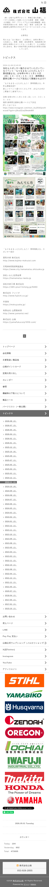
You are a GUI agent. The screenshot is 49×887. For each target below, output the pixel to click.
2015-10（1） (11, 609)
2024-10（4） (11, 486)
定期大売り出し (10, 373)
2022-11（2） (11, 561)
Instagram (8, 656)
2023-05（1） (11, 548)
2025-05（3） (11, 465)
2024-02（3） (11, 517)
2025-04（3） (11, 469)
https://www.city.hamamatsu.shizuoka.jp (23, 269)
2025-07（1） (11, 460)
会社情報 (7, 353)
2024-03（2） (11, 513)
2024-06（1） (11, 504)
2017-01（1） (11, 604)
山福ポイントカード (12, 366)
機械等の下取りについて (14, 393)
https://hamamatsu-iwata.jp (17, 278)
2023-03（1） (11, 556)
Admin (33, 884)
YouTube (7, 663)
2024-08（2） (11, 495)
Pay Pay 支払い (10, 636)
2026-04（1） (11, 434)
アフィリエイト (10, 669)
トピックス (8, 413)
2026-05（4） (11, 430)
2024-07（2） (11, 500)
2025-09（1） (11, 456)
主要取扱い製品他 (11, 360)
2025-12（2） (11, 447)
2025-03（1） (11, 473)
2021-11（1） (11, 582)
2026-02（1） (11, 439)
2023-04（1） (11, 552)
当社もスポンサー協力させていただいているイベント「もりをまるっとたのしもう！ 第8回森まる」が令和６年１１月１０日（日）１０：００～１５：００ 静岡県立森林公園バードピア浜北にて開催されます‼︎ (24, 73)
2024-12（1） (11, 478)
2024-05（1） (11, 508)
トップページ (9, 346)
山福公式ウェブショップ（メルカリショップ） (24, 643)
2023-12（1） (11, 526)
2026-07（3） (11, 425)
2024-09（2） (11, 491)
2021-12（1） (11, 578)
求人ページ (8, 623)
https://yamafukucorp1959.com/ (19, 322)
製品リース (8, 400)
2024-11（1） (11, 482)
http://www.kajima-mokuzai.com (19, 260)
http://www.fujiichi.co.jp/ (15, 295)
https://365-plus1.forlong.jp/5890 (20, 287)
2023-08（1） (11, 543)
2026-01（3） (11, 443)
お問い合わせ (9, 616)
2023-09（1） (11, 539)
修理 (5, 386)
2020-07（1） (11, 591)
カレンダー (8, 380)
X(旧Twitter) (9, 649)
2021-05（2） (11, 587)
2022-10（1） (11, 565)
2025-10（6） (11, 452)
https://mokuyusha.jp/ (14, 304)
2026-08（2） (11, 421)
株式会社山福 (18, 881)
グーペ (26, 884)
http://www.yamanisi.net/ (16, 313)
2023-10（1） (11, 534)
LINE (5, 630)
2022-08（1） (11, 569)
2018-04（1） (11, 595)
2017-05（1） (11, 600)
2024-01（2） (11, 521)
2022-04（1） (11, 574)
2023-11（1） (11, 530)
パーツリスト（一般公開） (15, 406)
